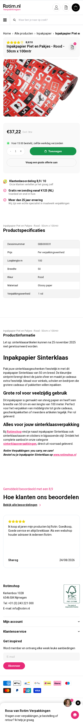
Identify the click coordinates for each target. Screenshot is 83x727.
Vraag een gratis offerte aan (41, 162)
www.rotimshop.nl (64, 454)
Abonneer (14, 665)
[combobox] (49, 20)
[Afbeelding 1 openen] (41, 88)
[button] (56, 7)
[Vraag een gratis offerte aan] (72, 47)
